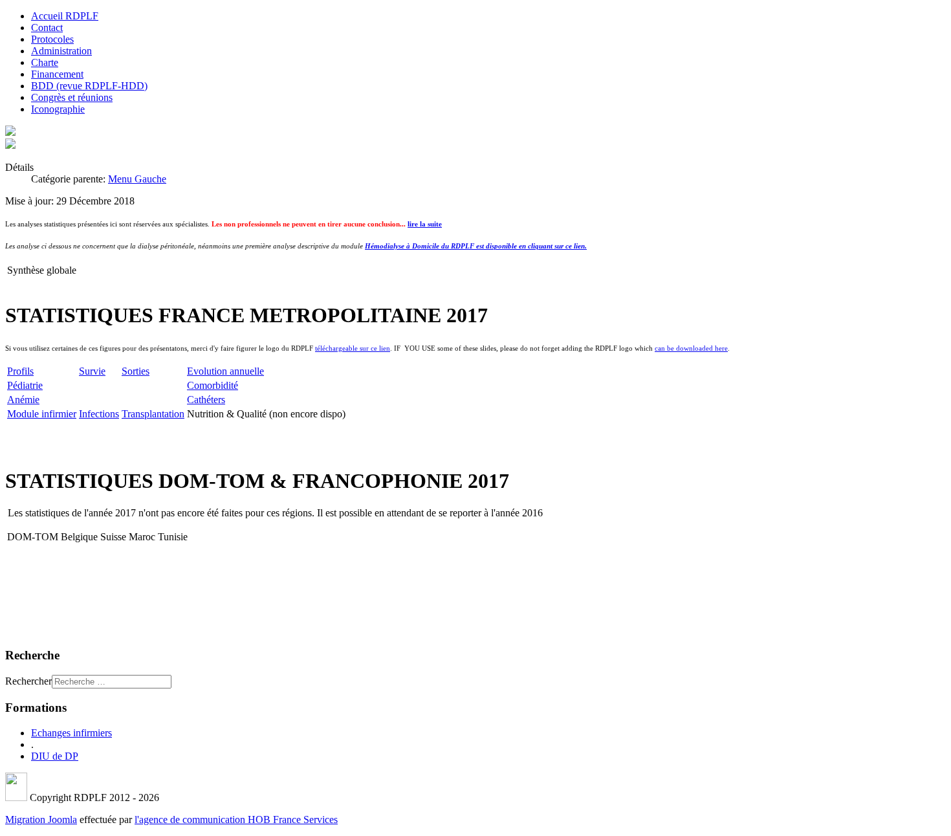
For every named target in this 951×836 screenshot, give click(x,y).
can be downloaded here (691, 348)
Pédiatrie (25, 385)
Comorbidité (212, 385)
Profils (20, 371)
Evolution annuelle (225, 371)
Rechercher (28, 681)
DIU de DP (54, 756)
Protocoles (52, 39)
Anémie (23, 399)
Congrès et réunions (72, 97)
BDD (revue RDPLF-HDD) (89, 85)
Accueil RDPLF (64, 15)
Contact (47, 27)
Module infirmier (41, 413)
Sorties (135, 371)
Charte (44, 62)
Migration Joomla (41, 819)
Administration (61, 50)
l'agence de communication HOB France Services (236, 819)
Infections (99, 413)
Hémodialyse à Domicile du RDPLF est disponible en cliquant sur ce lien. (476, 246)
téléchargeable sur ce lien (352, 348)
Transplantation (153, 413)
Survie (92, 371)
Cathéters (206, 399)
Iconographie (58, 109)
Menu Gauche (137, 178)
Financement (57, 74)
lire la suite (425, 224)
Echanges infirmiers (71, 732)
